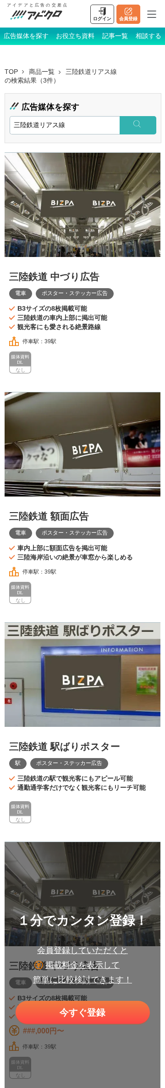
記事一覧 (115, 35)
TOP (11, 71)
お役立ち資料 (75, 35)
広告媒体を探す (26, 35)
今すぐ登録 (82, 1012)
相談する (148, 35)
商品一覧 (42, 71)
